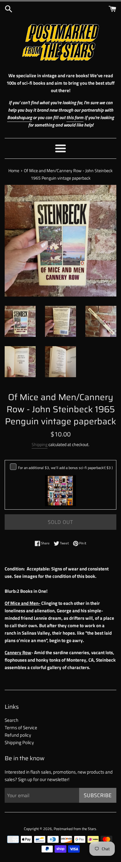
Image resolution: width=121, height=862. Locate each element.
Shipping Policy (19, 742)
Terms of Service (21, 727)
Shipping (39, 444)
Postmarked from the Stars (75, 829)
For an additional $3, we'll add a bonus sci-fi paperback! (65, 468)
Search (11, 720)
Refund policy (18, 735)
